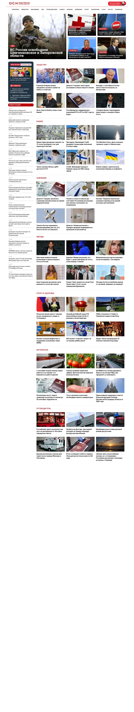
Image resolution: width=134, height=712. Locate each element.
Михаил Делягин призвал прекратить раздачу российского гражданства (19, 90)
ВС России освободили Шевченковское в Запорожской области (36, 52)
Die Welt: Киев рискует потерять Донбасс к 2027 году (19, 136)
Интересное (42, 350)
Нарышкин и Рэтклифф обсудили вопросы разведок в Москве (110, 56)
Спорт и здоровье (45, 293)
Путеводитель (43, 408)
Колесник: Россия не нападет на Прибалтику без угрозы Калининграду (19, 233)
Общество (41, 65)
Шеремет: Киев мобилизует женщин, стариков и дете (18, 144)
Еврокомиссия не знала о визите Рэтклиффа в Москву (19, 267)
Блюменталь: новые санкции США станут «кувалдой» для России (111, 33)
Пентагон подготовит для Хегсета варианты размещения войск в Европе (20, 162)
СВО (12, 46)
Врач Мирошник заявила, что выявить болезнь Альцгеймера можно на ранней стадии (19, 152)
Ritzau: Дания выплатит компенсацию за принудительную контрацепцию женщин (20, 206)
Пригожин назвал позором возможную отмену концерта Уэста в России (20, 172)
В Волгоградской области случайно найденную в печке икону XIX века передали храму (20, 189)
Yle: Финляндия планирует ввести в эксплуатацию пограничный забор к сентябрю (21, 276)
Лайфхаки (41, 178)
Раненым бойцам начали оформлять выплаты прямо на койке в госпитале (19, 243)
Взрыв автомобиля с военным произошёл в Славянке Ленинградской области (80, 32)
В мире (39, 121)
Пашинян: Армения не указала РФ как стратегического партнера (20, 128)
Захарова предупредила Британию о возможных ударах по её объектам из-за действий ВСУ (81, 55)
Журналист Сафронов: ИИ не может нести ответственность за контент (20, 97)
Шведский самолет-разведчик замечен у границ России (19, 121)
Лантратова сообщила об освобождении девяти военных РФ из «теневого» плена (20, 112)
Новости (17, 85)
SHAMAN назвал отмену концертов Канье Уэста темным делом (20, 251)
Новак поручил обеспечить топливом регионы (18, 180)
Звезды (40, 237)
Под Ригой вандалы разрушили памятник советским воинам (19, 215)
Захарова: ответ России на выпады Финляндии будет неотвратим (20, 259)
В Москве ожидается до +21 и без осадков (20, 198)
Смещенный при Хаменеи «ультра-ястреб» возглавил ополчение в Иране (20, 224)
